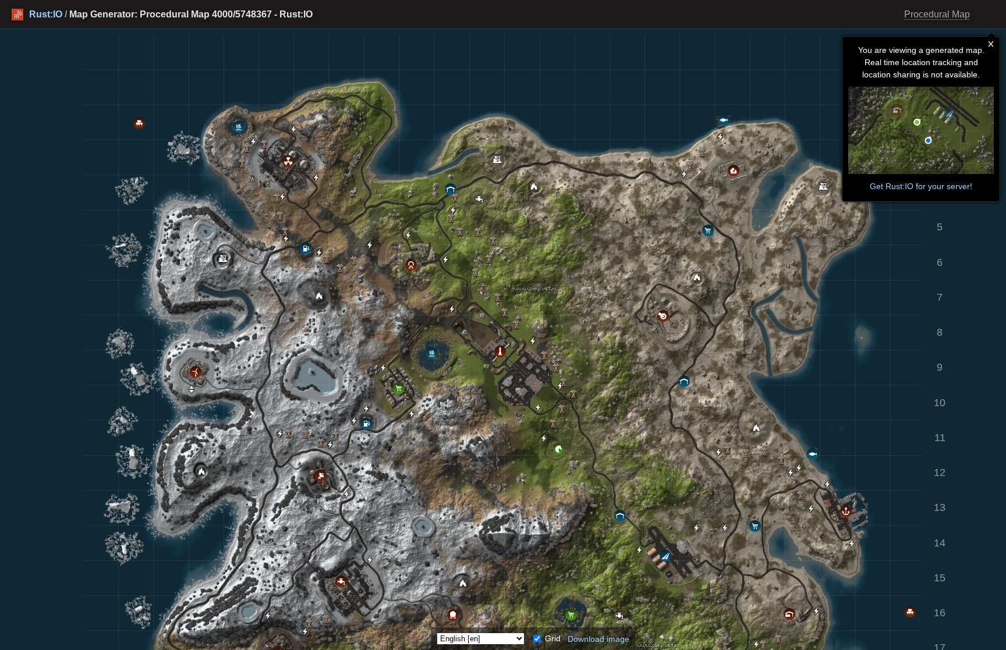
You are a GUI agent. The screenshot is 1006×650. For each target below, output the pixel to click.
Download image (598, 638)
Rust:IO (45, 14)
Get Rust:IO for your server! (921, 186)
